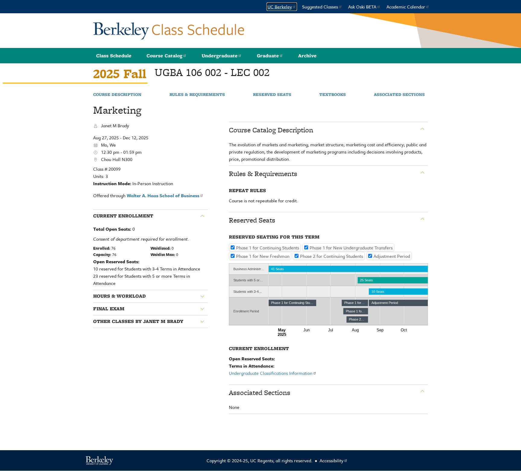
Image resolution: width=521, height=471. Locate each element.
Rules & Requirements (197, 95)
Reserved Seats (272, 95)
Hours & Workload (119, 296)
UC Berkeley (279, 6)
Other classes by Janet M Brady (138, 321)
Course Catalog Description (271, 130)
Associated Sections (399, 95)
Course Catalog (164, 55)
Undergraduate (220, 55)
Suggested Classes (320, 6)
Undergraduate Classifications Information (270, 373)
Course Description (117, 95)
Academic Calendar (406, 6)
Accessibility (331, 460)
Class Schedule (113, 55)
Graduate (268, 55)
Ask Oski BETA (362, 6)
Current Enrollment (123, 216)
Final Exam (109, 309)
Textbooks (332, 95)
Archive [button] (307, 55)
